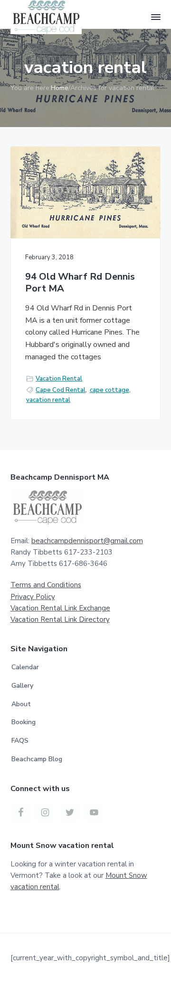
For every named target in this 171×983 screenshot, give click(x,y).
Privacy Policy (32, 596)
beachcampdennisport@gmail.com (87, 541)
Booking (23, 722)
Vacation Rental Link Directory (60, 619)
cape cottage (109, 390)
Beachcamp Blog (36, 759)
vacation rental (48, 400)
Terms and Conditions (45, 585)
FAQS (19, 740)
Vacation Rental (59, 378)
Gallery (22, 685)
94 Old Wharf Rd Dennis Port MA (80, 282)
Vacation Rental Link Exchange (60, 608)
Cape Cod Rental (61, 390)
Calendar (25, 667)
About (21, 704)
